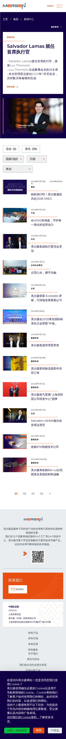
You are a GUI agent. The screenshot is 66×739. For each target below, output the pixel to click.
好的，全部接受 (17, 730)
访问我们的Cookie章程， (23, 717)
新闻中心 (29, 19)
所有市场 (33, 638)
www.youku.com (25, 557)
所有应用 (33, 644)
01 (17, 494)
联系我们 (20, 589)
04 (42, 494)
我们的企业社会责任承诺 (33, 664)
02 (25, 494)
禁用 (39, 730)
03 (33, 494)
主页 (5, 19)
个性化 (55, 730)
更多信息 (11, 87)
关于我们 (33, 653)
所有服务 (33, 649)
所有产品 (33, 632)
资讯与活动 (33, 659)
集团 (15, 19)
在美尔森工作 (33, 670)
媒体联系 (55, 27)
